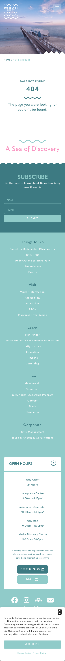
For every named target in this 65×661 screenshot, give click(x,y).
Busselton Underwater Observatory (32, 249)
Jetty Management (32, 432)
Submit (32, 218)
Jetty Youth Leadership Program (32, 395)
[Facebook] (14, 600)
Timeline (32, 358)
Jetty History (32, 346)
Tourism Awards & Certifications (32, 438)
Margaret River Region (32, 315)
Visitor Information (32, 292)
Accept (32, 644)
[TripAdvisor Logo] (38, 600)
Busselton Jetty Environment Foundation (32, 340)
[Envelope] (50, 600)
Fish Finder (32, 335)
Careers (32, 401)
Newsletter (33, 412)
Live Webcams (33, 266)
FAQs (32, 309)
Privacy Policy (39, 653)
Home (7, 60)
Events (32, 272)
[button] (59, 611)
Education (32, 352)
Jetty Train (33, 255)
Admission (32, 303)
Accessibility (32, 298)
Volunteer (32, 389)
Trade (32, 406)
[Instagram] (26, 600)
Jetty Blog (32, 363)
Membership (32, 383)
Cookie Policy (24, 653)
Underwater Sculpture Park (32, 261)
